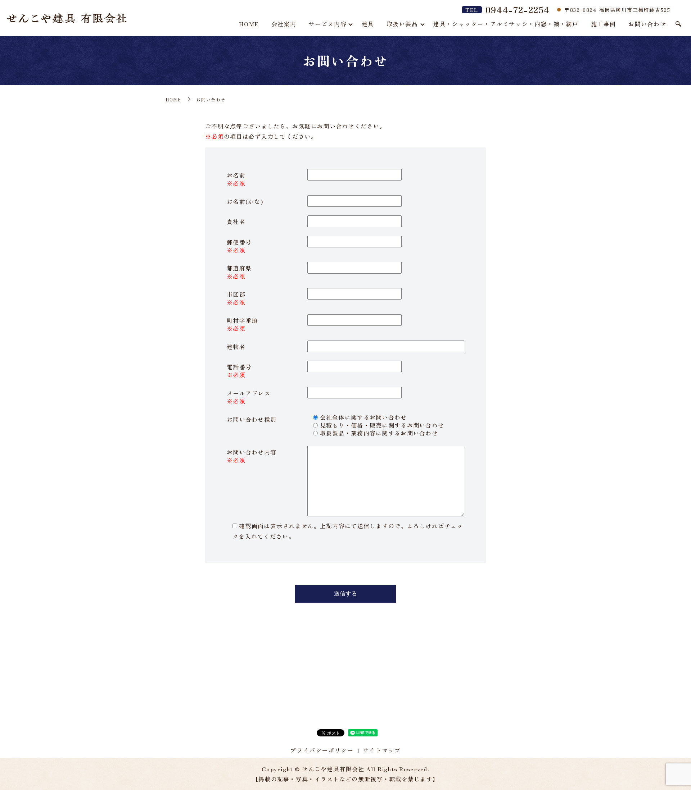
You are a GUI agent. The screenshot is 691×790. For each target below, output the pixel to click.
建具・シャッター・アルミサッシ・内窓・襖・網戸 (506, 23)
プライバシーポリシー (321, 750)
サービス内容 (328, 23)
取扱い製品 (402, 23)
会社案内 (284, 23)
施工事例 (603, 23)
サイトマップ (382, 750)
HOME (249, 23)
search (678, 24)
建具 (368, 23)
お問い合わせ (647, 23)
